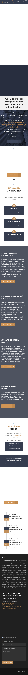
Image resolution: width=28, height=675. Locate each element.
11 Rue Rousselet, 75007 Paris (9, 603)
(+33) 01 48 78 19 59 (7, 605)
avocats (9, 195)
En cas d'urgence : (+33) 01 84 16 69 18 (11, 606)
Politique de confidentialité (8, 610)
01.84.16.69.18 (20, 3)
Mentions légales (6, 611)
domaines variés (19, 435)
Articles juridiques (15, 520)
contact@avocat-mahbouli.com (9, 608)
